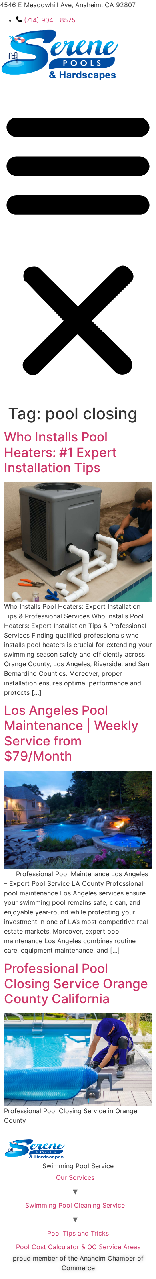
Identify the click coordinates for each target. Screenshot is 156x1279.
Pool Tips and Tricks (78, 1233)
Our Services (75, 1177)
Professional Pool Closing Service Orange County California (76, 984)
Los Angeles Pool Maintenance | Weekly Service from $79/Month (71, 733)
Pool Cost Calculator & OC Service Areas (78, 1247)
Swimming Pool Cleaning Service (75, 1205)
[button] (78, 243)
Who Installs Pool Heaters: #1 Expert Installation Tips (60, 452)
